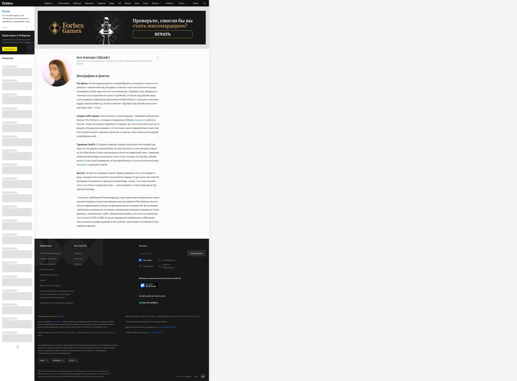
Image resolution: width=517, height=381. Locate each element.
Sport (137, 3)
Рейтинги (77, 3)
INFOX (71, 360)
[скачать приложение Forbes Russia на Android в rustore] (148, 285)
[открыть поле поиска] (204, 3)
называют (82, 164)
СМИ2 (42, 360)
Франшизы (89, 3)
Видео (111, 3)
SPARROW (57, 360)
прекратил (140, 119)
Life (119, 3)
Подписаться (196, 253)
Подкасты (102, 3)
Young (145, 3)
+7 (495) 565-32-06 (156, 332)
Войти (195, 3)
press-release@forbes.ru (166, 327)
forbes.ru (62, 316)
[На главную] (7, 3)
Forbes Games (63, 3)
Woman (128, 3)
